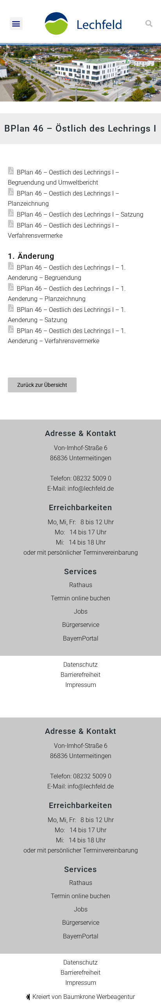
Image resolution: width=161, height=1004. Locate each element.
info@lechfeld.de (91, 488)
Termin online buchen (80, 598)
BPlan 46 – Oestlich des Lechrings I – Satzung (80, 214)
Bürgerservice (80, 624)
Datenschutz (80, 664)
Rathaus (80, 585)
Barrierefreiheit (80, 674)
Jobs (81, 611)
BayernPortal (80, 638)
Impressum (80, 685)
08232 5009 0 (92, 478)
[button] (16, 23)
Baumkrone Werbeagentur (99, 996)
